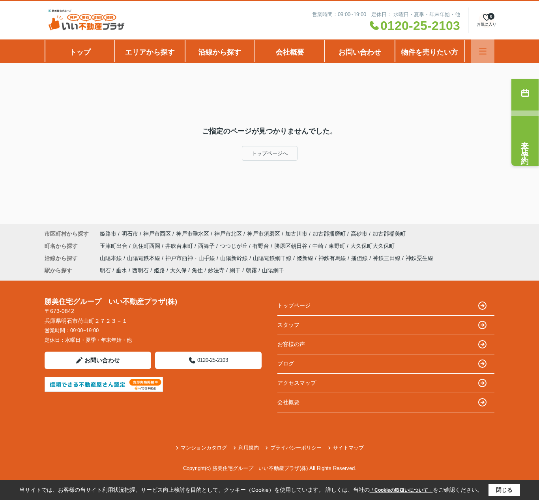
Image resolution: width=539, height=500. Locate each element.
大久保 (178, 270)
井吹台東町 (180, 246)
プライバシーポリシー (296, 448)
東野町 (338, 246)
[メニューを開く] (482, 51)
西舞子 (207, 246)
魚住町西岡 (147, 246)
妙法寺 (216, 270)
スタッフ (288, 325)
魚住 (197, 270)
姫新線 (306, 258)
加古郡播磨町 (329, 233)
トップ (80, 52)
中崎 (319, 246)
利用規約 (248, 448)
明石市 (130, 233)
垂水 (121, 270)
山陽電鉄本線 (144, 258)
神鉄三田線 (387, 258)
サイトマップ (348, 448)
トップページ (294, 305)
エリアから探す (150, 52)
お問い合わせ (360, 52)
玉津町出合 (114, 246)
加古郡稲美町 (389, 233)
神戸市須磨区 (263, 233)
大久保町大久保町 (372, 246)
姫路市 (108, 233)
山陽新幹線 (234, 258)
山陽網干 (273, 270)
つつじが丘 (234, 246)
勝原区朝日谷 (291, 246)
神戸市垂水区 (192, 233)
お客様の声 (291, 344)
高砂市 (359, 233)
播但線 (360, 258)
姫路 (159, 270)
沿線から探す (219, 52)
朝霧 (251, 270)
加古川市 (296, 233)
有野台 (262, 246)
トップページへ (270, 153)
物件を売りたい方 (429, 52)
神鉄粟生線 (419, 258)
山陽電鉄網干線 (273, 258)
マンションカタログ (204, 448)
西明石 (140, 270)
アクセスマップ (296, 383)
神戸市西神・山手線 (191, 258)
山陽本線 (112, 258)
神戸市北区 (228, 233)
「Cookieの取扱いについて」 (401, 490)
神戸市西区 (157, 233)
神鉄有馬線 (333, 258)
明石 (105, 270)
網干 (235, 270)
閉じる (504, 490)
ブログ (285, 363)
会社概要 (290, 52)
